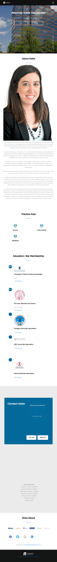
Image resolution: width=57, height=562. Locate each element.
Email (36, 23)
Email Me (43, 437)
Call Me (31, 437)
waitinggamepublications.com (32, 544)
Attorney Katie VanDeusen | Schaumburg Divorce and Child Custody (6, 3)
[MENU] (53, 2)
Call (21, 23)
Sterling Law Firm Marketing (31, 556)
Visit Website (18, 281)
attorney (13, 146)
